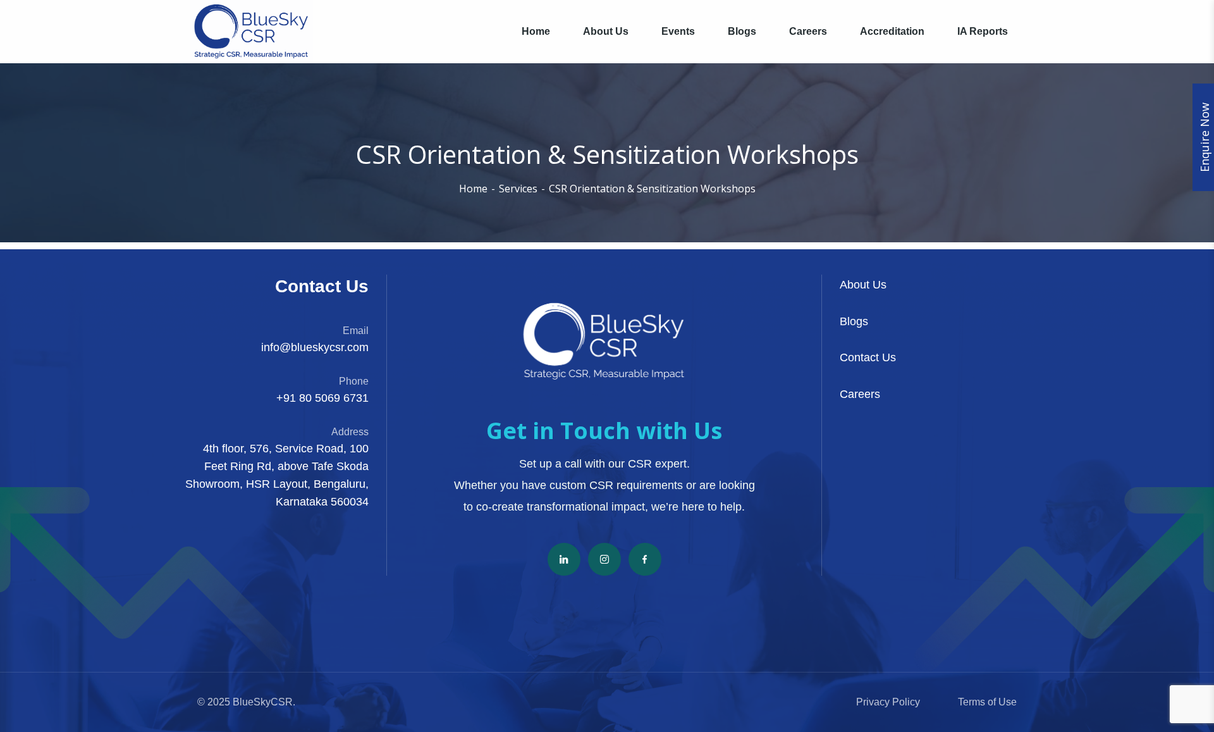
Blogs (854, 321)
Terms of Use (987, 702)
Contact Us (868, 357)
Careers (860, 394)
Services (518, 188)
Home (473, 188)
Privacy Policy (888, 702)
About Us (863, 284)
